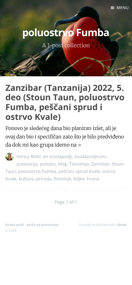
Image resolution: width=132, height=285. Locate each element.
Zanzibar (100, 164)
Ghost (122, 224)
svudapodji (60, 156)
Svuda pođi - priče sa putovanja (32, 224)
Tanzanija (79, 164)
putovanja (27, 164)
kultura (26, 179)
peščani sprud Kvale (79, 171)
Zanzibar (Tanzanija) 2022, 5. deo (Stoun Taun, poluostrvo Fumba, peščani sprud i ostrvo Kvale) (65, 102)
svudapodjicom (90, 156)
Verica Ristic (29, 156)
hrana (93, 179)
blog (62, 164)
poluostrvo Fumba (37, 171)
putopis (48, 164)
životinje (62, 179)
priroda (44, 179)
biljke (79, 179)
